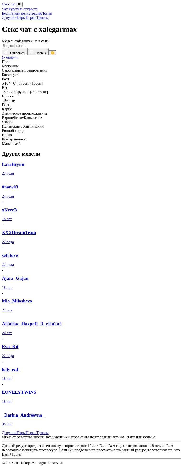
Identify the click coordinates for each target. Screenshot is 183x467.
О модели (10, 57)
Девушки (9, 18)
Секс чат (9, 4)
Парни (31, 18)
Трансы (42, 18)
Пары (21, 18)
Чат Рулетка (11, 9)
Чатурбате (29, 9)
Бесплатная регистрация (21, 13)
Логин (46, 13)
